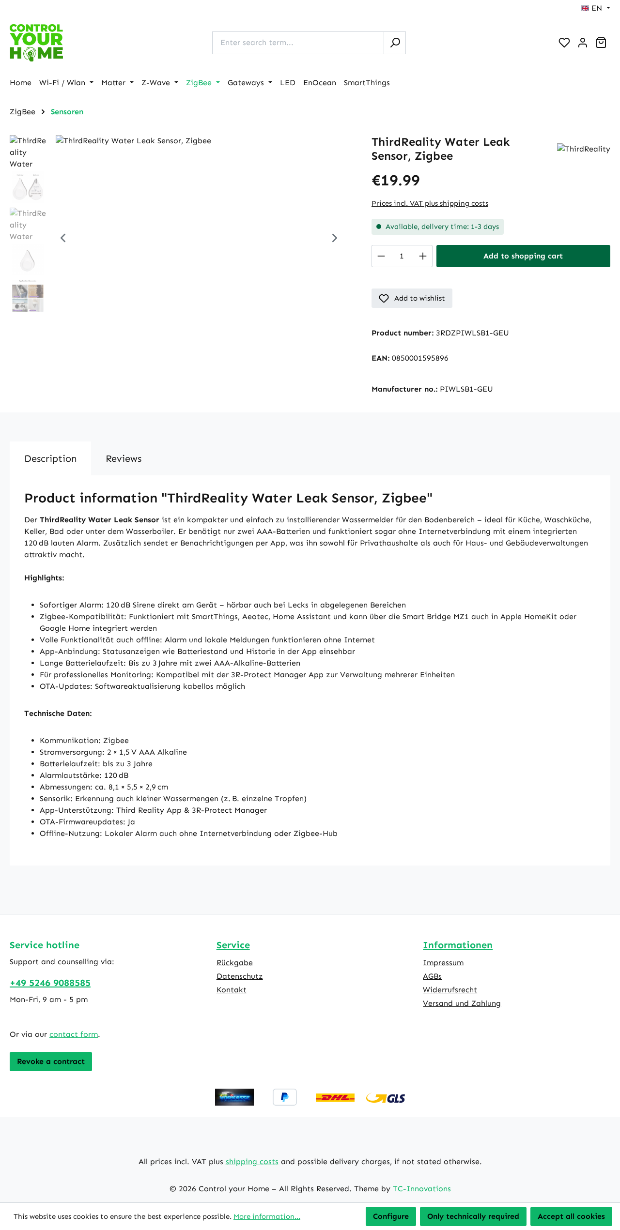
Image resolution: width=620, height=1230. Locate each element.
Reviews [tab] (123, 458)
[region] (181, 239)
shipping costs (252, 1161)
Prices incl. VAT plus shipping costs (430, 203)
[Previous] (63, 239)
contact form (73, 1034)
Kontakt (232, 989)
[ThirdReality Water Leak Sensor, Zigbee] (199, 239)
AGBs (432, 976)
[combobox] (298, 42)
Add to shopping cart (523, 255)
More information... (266, 1216)
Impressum (443, 962)
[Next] (334, 239)
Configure (391, 1216)
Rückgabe (235, 962)
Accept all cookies (571, 1216)
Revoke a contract (51, 1061)
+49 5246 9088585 (50, 982)
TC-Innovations (422, 1188)
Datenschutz (240, 976)
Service (233, 945)
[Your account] (583, 42)
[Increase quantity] (423, 256)
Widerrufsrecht (450, 989)
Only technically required (473, 1216)
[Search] (395, 42)
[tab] (50, 458)
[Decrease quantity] (381, 256)
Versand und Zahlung (462, 1003)
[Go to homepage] (36, 42)
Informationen (458, 945)
